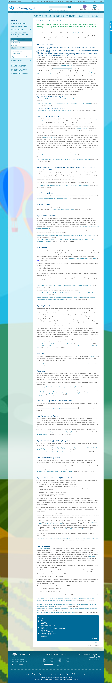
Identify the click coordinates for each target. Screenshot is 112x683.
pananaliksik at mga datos (69, 12)
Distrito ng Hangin (39, 20)
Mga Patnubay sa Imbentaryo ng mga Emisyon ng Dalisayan (19, 57)
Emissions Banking (17, 63)
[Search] (69, 7)
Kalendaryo (36, 675)
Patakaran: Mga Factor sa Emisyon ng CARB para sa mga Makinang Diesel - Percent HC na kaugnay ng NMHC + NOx (65, 235)
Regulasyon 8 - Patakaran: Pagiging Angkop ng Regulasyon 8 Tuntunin (54, 472)
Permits (14, 20)
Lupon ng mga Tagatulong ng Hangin (78, 258)
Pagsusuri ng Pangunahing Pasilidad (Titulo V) (19, 35)
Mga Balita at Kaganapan (28, 675)
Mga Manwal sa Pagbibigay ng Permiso (19, 40)
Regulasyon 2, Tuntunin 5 (42, 548)
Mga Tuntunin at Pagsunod (40, 12)
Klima (62, 10)
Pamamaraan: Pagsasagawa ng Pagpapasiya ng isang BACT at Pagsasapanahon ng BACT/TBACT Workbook (63, 103)
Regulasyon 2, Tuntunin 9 (49, 137)
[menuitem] (36, 1)
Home (28, 673)
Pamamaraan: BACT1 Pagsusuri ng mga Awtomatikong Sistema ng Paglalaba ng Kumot (58, 99)
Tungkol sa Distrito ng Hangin (36, 1)
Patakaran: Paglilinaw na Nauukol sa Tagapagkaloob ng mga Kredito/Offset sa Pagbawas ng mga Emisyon (63, 159)
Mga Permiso (55, 12)
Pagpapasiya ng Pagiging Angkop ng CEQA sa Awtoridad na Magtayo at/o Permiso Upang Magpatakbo (62, 185)
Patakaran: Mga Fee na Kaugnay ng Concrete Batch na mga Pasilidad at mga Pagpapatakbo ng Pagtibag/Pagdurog (65, 363)
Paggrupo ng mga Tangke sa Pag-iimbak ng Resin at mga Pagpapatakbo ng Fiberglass (58, 387)
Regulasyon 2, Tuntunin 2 (65, 65)
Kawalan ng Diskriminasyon (62, 673)
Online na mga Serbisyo (60, 1)
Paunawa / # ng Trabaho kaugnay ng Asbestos (18, 66)
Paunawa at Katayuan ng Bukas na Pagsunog (19, 70)
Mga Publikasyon (69, 1)
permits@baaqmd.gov (47, 631)
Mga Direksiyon (18, 664)
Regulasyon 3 (92, 356)
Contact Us (94, 638)
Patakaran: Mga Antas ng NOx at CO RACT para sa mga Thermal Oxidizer (54, 110)
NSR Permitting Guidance (16, 51)
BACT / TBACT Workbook (16, 42)
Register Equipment (17, 29)
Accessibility (37, 679)
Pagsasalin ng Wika (81, 673)
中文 (54, 358)
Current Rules (14, 45)
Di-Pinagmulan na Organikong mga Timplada (63, 210)
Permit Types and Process (19, 23)
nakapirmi (94, 258)
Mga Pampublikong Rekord (85, 1)
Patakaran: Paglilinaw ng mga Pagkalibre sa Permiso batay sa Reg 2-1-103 (54, 344)
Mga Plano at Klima (86, 12)
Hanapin (46, 673)
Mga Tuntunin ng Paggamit (47, 679)
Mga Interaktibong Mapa (84, 675)
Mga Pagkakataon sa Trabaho (71, 675)
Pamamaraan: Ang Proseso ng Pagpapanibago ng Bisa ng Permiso (53, 198)
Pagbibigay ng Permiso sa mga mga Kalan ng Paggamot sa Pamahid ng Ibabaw (56, 391)
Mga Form (62, 675)
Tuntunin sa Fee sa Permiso (19, 73)
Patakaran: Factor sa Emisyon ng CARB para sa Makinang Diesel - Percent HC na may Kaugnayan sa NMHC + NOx (64, 293)
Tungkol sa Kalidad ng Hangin (20, 12)
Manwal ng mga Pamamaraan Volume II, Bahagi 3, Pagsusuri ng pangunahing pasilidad (67, 529)
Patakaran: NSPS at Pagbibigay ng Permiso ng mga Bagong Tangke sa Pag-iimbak (57, 408)
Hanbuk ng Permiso (15, 53)
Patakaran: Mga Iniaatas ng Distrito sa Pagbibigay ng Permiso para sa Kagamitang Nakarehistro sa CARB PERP (64, 285)
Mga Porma (76, 1)
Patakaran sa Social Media (72, 679)
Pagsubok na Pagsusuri (42, 435)
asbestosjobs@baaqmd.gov (48, 625)
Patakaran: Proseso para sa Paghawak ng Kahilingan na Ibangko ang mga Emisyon (57, 155)
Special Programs (16, 60)
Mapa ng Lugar (72, 673)
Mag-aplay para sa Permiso (19, 26)
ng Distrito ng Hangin (76, 33)
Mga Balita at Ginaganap (48, 1)
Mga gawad (97, 12)
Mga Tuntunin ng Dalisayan (55, 10)
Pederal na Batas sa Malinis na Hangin (62, 68)
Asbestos (66, 10)
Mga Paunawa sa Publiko (18, 32)
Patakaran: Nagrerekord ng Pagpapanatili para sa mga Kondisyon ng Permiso (55, 432)
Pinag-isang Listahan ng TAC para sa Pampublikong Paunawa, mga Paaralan (55, 613)
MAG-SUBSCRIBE (48, 664)
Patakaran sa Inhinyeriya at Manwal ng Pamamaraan (19, 48)
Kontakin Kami (95, 1)
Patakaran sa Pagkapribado (60, 679)
